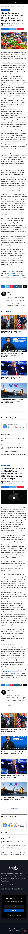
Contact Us (11, 930)
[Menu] (2, 2)
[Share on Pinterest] (20, 29)
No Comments (5, 25)
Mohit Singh (7, 23)
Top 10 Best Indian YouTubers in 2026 (9, 451)
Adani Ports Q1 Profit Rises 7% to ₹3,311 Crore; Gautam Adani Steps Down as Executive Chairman (12, 401)
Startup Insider (11, 271)
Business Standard (16, 268)
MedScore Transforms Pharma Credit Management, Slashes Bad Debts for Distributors (12, 355)
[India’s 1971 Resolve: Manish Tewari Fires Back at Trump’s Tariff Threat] (14, 368)
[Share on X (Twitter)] (12, 29)
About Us (11, 928)
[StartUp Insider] (14, 2)
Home (2, 6)
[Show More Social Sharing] (25, 29)
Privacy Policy (13, 915)
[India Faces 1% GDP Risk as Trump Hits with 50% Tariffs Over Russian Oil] (14, 322)
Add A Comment (14, 410)
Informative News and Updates (11, 275)
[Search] (26, 2)
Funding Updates (18, 273)
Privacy (23, 928)
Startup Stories (10, 273)
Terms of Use (17, 928)
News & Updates (8, 6)
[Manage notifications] (25, 931)
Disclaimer (18, 930)
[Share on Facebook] (5, 29)
